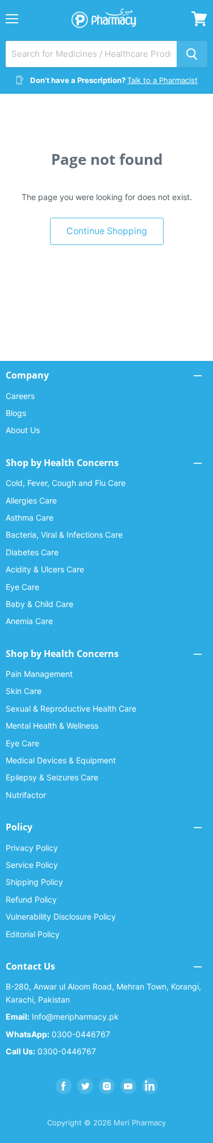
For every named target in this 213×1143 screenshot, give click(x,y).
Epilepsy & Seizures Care (52, 777)
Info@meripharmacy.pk (62, 1016)
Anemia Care (29, 621)
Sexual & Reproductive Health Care (71, 708)
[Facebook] (64, 1086)
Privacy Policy (32, 848)
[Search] (192, 54)
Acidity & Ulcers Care (45, 569)
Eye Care (22, 587)
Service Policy (32, 865)
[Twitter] (85, 1086)
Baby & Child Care (39, 604)
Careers (20, 396)
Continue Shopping (106, 231)
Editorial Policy (33, 934)
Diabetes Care (32, 552)
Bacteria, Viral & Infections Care (64, 534)
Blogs (16, 413)
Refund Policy (31, 899)
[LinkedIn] (150, 1086)
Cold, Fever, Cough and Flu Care (66, 483)
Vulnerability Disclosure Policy (61, 916)
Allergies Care (31, 500)
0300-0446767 (58, 1034)
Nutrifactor (26, 795)
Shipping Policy (34, 882)
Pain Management (39, 674)
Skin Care (23, 691)
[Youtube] (128, 1086)
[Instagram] (107, 1086)
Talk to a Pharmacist (162, 80)
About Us (23, 430)
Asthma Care (29, 517)
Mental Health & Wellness (52, 725)
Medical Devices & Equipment (61, 760)
